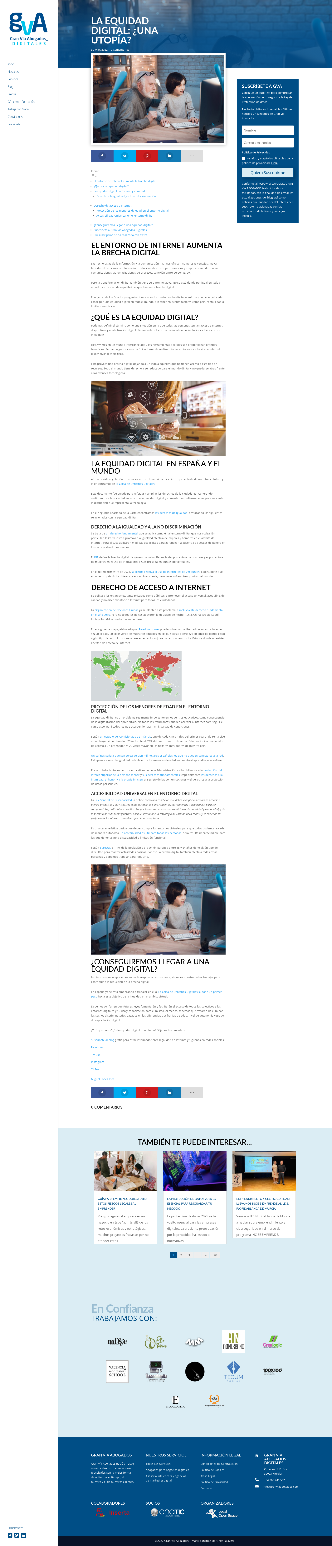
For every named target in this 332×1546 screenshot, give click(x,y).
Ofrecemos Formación (21, 102)
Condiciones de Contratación (219, 1464)
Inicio (11, 64)
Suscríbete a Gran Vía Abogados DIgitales (120, 230)
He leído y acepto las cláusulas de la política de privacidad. (267, 161)
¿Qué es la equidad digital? (111, 186)
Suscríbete (14, 124)
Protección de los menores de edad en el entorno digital (132, 210)
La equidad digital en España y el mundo (120, 191)
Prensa (12, 94)
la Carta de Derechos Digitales (135, 484)
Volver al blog (195, 1269)
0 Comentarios (120, 49)
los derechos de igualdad (171, 513)
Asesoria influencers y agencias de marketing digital (166, 1478)
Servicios (13, 79)
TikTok (95, 1069)
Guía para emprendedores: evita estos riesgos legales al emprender (122, 1204)
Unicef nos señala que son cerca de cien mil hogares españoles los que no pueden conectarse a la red (157, 755)
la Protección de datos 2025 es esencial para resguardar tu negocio (191, 1204)
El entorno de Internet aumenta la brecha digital (125, 181)
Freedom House (149, 629)
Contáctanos (15, 117)
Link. (274, 163)
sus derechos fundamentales (161, 775)
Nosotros (13, 72)
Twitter (95, 1054)
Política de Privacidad (214, 1482)
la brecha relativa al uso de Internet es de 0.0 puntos (165, 572)
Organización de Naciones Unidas (116, 610)
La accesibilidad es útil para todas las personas (150, 833)
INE (96, 557)
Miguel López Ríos (102, 1079)
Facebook (97, 1047)
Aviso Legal (208, 1476)
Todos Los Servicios (158, 1464)
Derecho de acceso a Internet (112, 205)
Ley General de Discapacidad (113, 800)
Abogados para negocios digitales (167, 1470)
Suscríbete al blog (102, 1040)
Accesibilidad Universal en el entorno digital (124, 215)
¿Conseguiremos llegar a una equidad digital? (123, 225)
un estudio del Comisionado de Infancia (125, 736)
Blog (10, 87)
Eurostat (105, 847)
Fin (214, 1255)
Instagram (97, 1062)
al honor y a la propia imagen (124, 779)
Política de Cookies (212, 1470)
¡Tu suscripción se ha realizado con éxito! (120, 235)
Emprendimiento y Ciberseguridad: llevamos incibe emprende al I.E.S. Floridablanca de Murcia (263, 1204)
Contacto (206, 1488)
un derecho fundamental (122, 533)
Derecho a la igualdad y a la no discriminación (126, 196)
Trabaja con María (18, 109)
